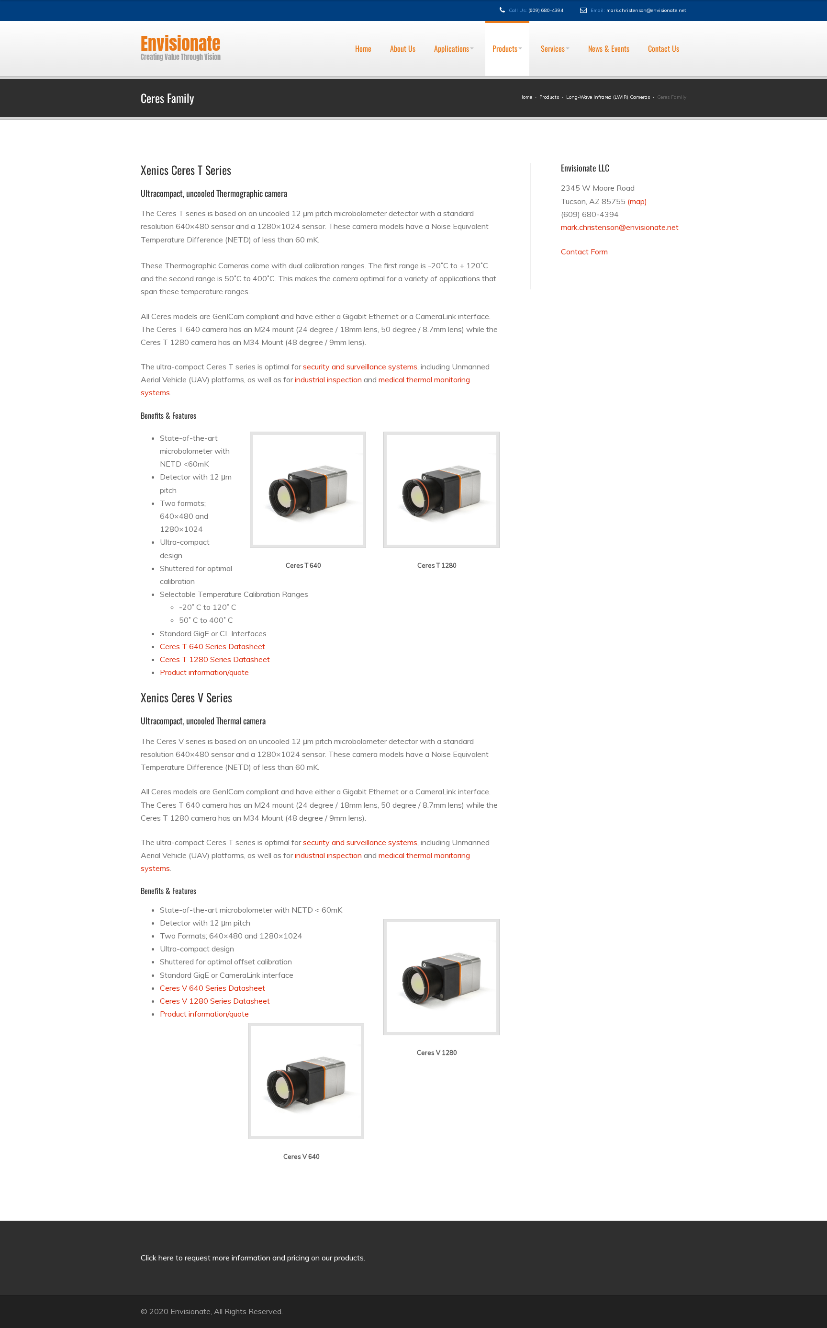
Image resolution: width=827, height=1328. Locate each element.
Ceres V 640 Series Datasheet (212, 988)
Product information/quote (204, 672)
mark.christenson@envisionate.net (646, 10)
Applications (451, 26)
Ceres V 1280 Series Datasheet (215, 1001)
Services (553, 26)
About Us (402, 26)
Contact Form (584, 251)
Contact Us (663, 26)
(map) (637, 201)
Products (504, 26)
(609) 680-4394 (545, 10)
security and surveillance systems (360, 366)
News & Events (608, 26)
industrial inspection (328, 379)
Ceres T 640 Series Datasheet (212, 646)
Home (363, 26)
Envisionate (181, 44)
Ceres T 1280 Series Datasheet (215, 659)
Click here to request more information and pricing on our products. (253, 1257)
